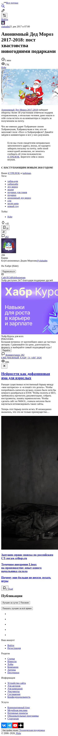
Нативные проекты (17, 713)
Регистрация (14, 648)
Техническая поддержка (32, 730)
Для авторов (13, 686)
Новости (12, 661)
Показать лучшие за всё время (17, 608)
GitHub (12, 277)
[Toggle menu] (2, 3)
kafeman (27, 173)
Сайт (3, 277)
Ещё (11, 589)
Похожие (25, 603)
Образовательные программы (23, 716)
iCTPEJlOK (13, 156)
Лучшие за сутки (10, 603)
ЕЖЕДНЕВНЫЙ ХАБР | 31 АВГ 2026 (21, 357)
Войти (10, 645)
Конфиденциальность (18, 697)
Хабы (10, 664)
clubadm (5, 26)
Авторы (11, 669)
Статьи (11, 658)
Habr (18, 733)
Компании (12, 667)
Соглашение (13, 694)
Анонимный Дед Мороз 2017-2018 (19, 109)
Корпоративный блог (18, 707)
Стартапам (13, 718)
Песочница (13, 672)
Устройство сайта (16, 683)
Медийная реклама (17, 710)
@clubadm (42, 260)
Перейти (6, 350)
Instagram (20, 277)
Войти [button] (4, 19)
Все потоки (12, 3)
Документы (13, 691)
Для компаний (15, 688)
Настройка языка (10, 730)
